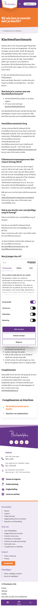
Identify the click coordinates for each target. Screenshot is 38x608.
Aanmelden (8, 563)
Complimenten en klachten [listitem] (12, 31)
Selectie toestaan (19, 335)
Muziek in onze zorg (11, 536)
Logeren (7, 513)
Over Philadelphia (10, 531)
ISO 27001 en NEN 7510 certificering (14, 596)
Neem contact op (10, 556)
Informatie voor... (10, 544)
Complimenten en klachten (17, 400)
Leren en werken (13, 494)
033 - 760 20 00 (10, 465)
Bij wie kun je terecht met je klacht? (17, 407)
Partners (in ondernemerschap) (15, 541)
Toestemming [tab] (6, 268)
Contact (4, 552)
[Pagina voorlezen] (20, 4)
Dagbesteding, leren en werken (15, 519)
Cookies (4, 594)
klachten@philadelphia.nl (15, 106)
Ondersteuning (12, 484)
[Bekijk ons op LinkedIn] (21, 442)
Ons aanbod (6, 507)
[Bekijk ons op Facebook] (16, 442)
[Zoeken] (34, 3)
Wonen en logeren (13, 479)
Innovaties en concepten (12, 539)
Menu (19, 604)
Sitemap (4, 591)
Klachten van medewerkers (17, 413)
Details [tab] (19, 268)
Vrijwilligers (6, 570)
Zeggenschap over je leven (13, 533)
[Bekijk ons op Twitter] (11, 442)
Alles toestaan (19, 329)
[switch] (33, 308)
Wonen (6, 511)
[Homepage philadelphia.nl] (18, 433)
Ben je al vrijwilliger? (11, 576)
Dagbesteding (11, 489)
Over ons (5, 527)
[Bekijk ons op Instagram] (27, 442)
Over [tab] (31, 268)
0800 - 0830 (9, 459)
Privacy (6, 558)
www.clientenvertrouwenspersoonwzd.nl (17, 197)
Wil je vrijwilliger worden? (13, 573)
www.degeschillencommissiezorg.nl (22, 149)
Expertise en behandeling (13, 521)
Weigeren (19, 342)
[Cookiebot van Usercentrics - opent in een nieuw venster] (27, 262)
